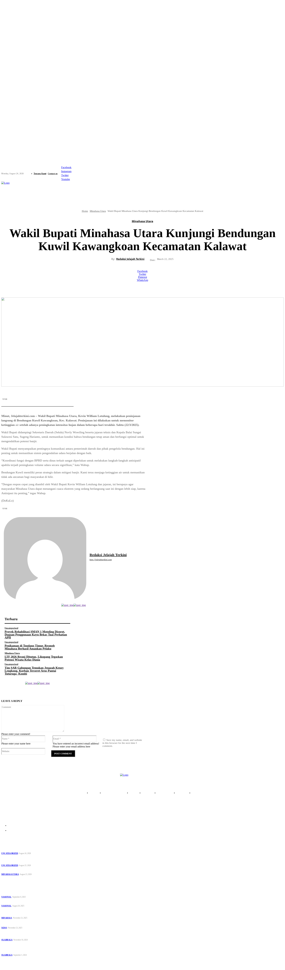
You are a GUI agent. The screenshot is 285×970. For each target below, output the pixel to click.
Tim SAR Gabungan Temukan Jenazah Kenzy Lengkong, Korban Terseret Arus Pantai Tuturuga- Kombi (34, 670)
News (4, 928)
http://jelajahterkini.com (101, 559)
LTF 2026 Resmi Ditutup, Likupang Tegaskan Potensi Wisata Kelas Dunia (34, 658)
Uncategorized (11, 628)
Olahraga (6, 940)
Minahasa (6, 918)
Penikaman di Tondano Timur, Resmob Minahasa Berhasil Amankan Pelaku (30, 647)
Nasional (6, 897)
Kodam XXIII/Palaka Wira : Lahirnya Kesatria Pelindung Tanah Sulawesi (39, 901)
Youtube (65, 179)
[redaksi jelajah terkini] (45, 558)
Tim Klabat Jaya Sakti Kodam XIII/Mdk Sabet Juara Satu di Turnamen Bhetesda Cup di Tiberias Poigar (24, 947)
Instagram (66, 171)
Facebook (66, 167)
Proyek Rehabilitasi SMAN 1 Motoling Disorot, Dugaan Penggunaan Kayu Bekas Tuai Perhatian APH (36, 634)
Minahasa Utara (142, 221)
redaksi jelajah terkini (130, 258)
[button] (205, 188)
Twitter (65, 175)
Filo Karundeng (146, 964)
